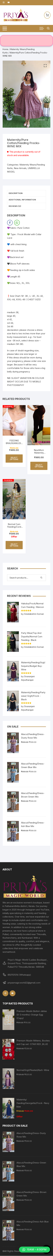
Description (16, 193)
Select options (14, 458)
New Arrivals (20, 168)
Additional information (22, 199)
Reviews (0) (15, 206)
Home (5, 49)
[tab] (26, 193)
